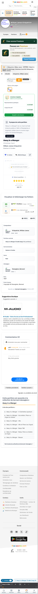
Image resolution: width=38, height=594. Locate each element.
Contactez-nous (7, 480)
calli (9, 347)
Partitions (14, 34)
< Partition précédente (11, 387)
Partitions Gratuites (10, 502)
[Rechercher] (30, 6)
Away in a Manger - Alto (13, 421)
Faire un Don (23, 486)
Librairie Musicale (10, 505)
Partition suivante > (27, 387)
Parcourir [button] (11, 592)
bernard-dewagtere (21, 289)
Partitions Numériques (11, 507)
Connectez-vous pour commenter (17, 342)
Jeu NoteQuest (24, 515)
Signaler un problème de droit (27, 393)
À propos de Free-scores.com (8, 476)
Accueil (4, 592)
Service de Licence (25, 481)
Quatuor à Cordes (10, 250)
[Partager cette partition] (30, 155)
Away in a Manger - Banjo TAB (15, 428)
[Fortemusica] (12, 551)
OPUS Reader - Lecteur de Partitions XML (27, 503)
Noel (7, 258)
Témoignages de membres (10, 483)
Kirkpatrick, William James (20, 74)
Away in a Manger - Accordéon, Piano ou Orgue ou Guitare (18, 416)
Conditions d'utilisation (9, 485)
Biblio (19, 592)
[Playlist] (28, 584)
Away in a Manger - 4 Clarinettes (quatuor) (18, 412)
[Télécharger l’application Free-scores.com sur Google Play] (19, 539)
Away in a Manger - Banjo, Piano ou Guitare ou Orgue (18, 433)
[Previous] (15, 584)
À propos (5, 34)
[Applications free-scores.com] (2, 13)
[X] (21, 532)
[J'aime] (12, 584)
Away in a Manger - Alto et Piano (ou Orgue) (19, 424)
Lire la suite (10, 136)
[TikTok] (26, 532)
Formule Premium (25, 483)
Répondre (12, 352)
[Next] (25, 584)
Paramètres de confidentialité (7, 492)
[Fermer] (34, 41)
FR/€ (35, 7)
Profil (34, 592)
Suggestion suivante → (10, 299)
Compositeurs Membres (27, 475)
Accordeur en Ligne (25, 506)
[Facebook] (11, 532)
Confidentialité (7, 488)
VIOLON (7, 74)
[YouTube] (16, 532)
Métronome (23, 518)
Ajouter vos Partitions (26, 478)
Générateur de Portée (26, 512)
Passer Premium (29, 59)
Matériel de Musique (11, 510)
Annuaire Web (24, 509)
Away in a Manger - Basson (14, 437)
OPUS (26, 592)
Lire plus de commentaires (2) (19, 379)
